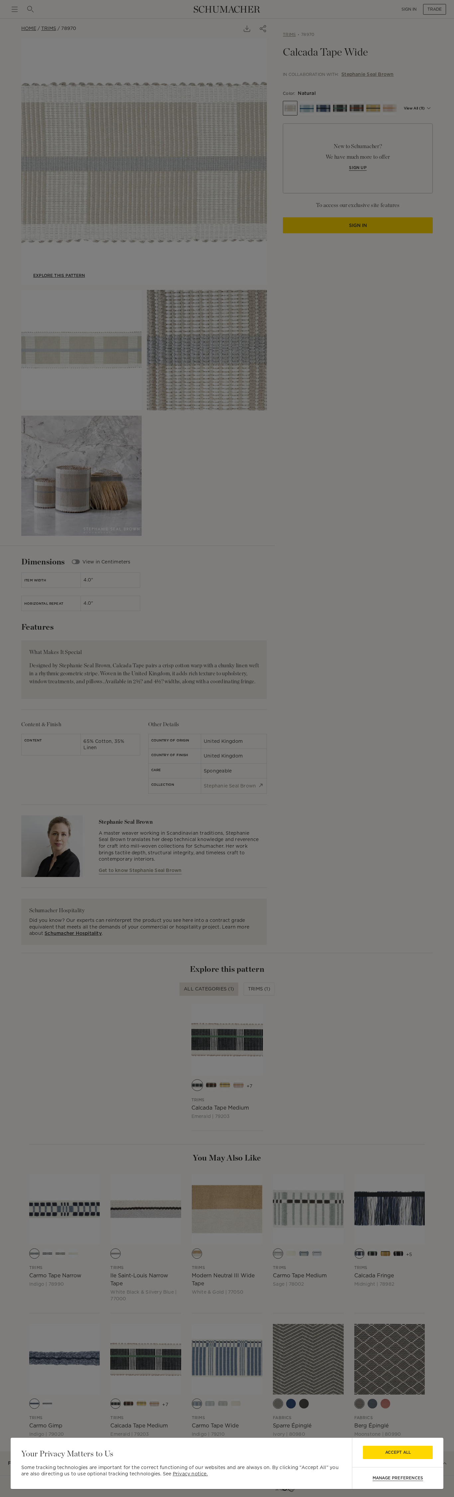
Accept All (398, 1452)
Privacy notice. (190, 1473)
